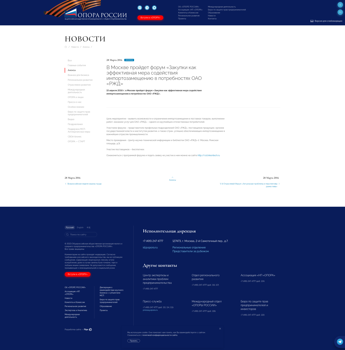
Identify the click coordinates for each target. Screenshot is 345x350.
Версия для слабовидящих (328, 21)
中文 (89, 227)
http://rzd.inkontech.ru (209, 155)
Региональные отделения (189, 247)
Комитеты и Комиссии (188, 13)
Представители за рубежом (190, 251)
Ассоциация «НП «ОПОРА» (190, 10)
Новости (211, 16)
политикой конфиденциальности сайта (159, 335)
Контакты (212, 19)
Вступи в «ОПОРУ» (150, 17)
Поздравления (75, 124)
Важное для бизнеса (78, 75)
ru (340, 12)
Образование (214, 13)
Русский (70, 227)
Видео (71, 119)
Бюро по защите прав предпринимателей (227, 10)
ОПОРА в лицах (76, 97)
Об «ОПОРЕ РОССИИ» (188, 7)
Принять (133, 341)
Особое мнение (76, 107)
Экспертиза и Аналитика (76, 310)
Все (70, 60)
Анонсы (86, 47)
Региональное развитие (189, 16)
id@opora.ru (150, 247)
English (80, 227)
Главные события (77, 65)
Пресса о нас (75, 102)
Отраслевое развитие (79, 85)
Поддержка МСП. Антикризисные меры (79, 130)
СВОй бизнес (75, 136)
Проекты (182, 19)
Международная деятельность (222, 7)
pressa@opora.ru (150, 310)
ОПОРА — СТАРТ (76, 141)
